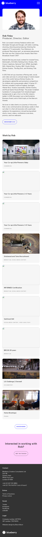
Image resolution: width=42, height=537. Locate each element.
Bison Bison (19, 525)
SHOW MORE (21, 426)
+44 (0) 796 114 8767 (9, 485)
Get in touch (21, 453)
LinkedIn (5, 510)
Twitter (4, 504)
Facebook (5, 508)
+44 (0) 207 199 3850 (9, 483)
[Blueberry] (9, 3)
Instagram (5, 506)
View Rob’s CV (9, 122)
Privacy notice (7, 496)
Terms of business (8, 494)
